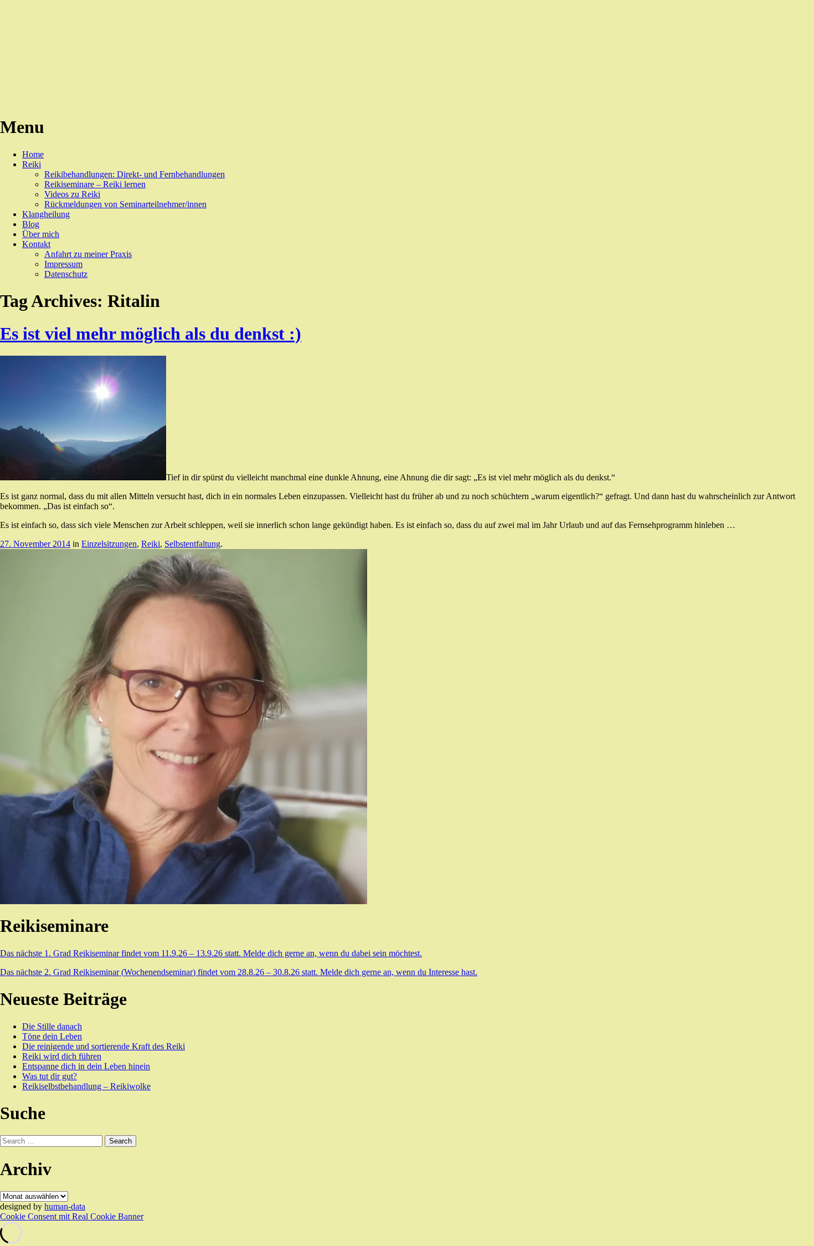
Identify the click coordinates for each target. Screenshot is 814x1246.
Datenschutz (65, 274)
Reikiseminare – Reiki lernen (95, 184)
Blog (30, 224)
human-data (64, 1206)
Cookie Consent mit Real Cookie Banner (71, 1216)
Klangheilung (46, 214)
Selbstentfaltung (192, 543)
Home (33, 154)
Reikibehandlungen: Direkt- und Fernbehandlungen (134, 174)
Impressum (63, 264)
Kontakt (36, 244)
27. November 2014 (35, 543)
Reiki (31, 164)
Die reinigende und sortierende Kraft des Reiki (103, 1046)
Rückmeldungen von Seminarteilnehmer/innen (125, 204)
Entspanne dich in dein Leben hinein (86, 1066)
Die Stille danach (52, 1026)
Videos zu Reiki (72, 194)
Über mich (40, 234)
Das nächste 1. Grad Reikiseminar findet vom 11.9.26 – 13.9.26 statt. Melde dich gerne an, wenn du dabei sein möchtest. (211, 953)
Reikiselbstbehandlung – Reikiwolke (86, 1086)
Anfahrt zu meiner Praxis (88, 254)
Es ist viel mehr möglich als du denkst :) (150, 333)
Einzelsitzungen (109, 543)
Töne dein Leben (52, 1036)
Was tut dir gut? (49, 1076)
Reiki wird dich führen (61, 1056)
